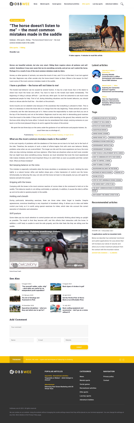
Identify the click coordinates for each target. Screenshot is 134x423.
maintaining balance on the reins (105, 168)
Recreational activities (71, 4)
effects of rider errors (102, 126)
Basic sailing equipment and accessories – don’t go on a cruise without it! (75, 310)
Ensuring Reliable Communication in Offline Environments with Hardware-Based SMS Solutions (112, 77)
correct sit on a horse (101, 122)
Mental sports (44, 4)
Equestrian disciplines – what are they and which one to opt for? (34, 309)
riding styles (98, 176)
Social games (56, 4)
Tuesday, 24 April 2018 (65, 135)
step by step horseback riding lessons (107, 180)
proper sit (119, 172)
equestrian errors (100, 130)
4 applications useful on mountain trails (106, 234)
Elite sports (86, 4)
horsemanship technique (102, 149)
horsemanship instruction (102, 145)
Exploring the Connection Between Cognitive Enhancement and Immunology (112, 89)
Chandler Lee (15, 52)
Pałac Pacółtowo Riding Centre (45, 135)
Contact (106, 380)
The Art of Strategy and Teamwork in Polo (30, 299)
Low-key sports (98, 4)
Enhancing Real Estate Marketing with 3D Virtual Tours (59, 388)
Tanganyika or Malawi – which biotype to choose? (59, 379)
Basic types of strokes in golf (73, 286)
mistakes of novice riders (102, 172)
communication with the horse (104, 118)
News (35, 4)
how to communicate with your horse (106, 157)
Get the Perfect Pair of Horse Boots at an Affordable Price (73, 299)
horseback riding (115, 137)
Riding (23, 48)
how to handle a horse (101, 164)
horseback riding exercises (103, 141)
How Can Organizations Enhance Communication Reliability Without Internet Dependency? (111, 102)
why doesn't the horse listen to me (105, 194)
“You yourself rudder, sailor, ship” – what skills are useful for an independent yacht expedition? (34, 288)
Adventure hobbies (112, 4)
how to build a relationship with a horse (108, 153)
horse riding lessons (100, 133)
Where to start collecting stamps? (38, 359)
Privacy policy (108, 376)
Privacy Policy (33, 415)
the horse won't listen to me (103, 184)
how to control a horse (101, 161)
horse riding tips (99, 137)
